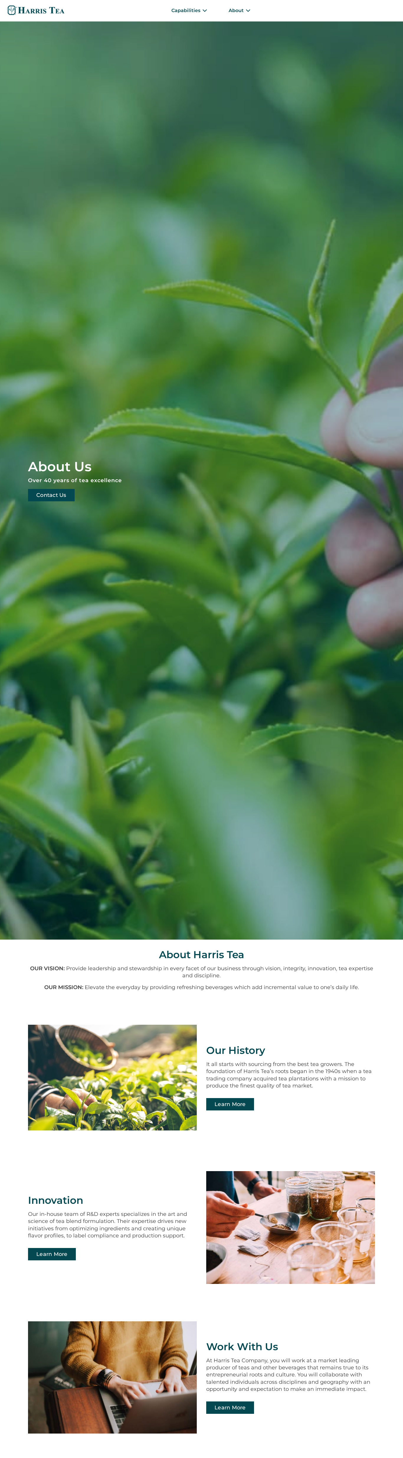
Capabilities (185, 10)
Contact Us (51, 495)
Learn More (230, 1104)
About (236, 10)
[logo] (35, 10)
